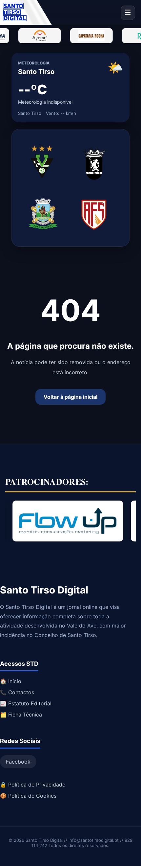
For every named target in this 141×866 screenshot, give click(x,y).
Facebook (18, 761)
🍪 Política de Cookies (28, 795)
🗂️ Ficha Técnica (21, 714)
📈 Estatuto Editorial (25, 703)
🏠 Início (10, 681)
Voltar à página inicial (70, 397)
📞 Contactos (17, 692)
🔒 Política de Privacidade (32, 784)
